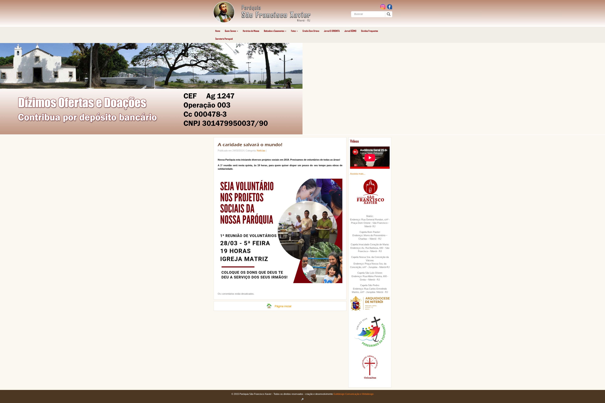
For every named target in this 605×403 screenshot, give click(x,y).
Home (217, 30)
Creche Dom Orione (310, 30)
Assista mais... (357, 173)
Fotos (293, 30)
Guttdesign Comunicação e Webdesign (353, 394)
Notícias (261, 150)
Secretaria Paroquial (224, 38)
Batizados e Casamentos (274, 30)
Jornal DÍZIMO (350, 30)
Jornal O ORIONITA (332, 30)
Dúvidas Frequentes (369, 30)
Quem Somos (230, 30)
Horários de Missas (251, 30)
